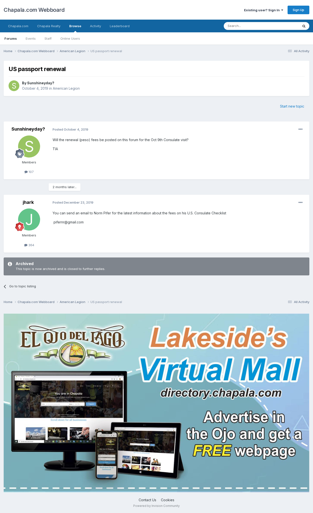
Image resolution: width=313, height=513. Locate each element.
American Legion (66, 88)
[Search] (304, 26)
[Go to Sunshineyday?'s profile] (14, 85)
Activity (95, 26)
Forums (10, 38)
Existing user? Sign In (262, 10)
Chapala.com (18, 26)
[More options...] (300, 129)
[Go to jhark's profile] (29, 219)
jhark (28, 202)
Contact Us (147, 500)
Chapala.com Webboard (34, 10)
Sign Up (298, 10)
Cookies (167, 500)
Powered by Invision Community (156, 506)
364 (30, 245)
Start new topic (292, 106)
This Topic (284, 26)
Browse (75, 26)
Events (31, 38)
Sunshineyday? (40, 83)
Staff (48, 38)
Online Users (70, 38)
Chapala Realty (48, 26)
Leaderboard (120, 26)
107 (31, 172)
